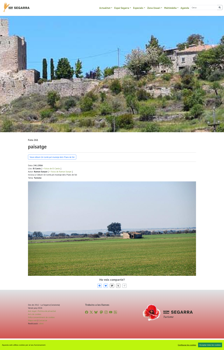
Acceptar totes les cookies (210, 345)
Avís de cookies (34, 314)
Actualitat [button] (104, 7)
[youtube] (110, 312)
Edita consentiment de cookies (41, 317)
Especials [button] (138, 7)
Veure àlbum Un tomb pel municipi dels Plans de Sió (52, 157)
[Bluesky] (106, 286)
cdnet (41, 323)
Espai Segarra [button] (121, 7)
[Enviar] (124, 286)
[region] (112, 345)
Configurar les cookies (187, 345)
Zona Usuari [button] (153, 7)
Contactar (42, 320)
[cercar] (219, 7)
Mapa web (32, 320)
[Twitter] (118, 286)
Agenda (185, 7)
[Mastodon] (112, 286)
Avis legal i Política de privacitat (42, 311)
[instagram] (106, 312)
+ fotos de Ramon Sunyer (60, 171)
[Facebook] (99, 286)
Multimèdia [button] (170, 7)
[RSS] (115, 312)
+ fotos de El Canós (51, 168)
